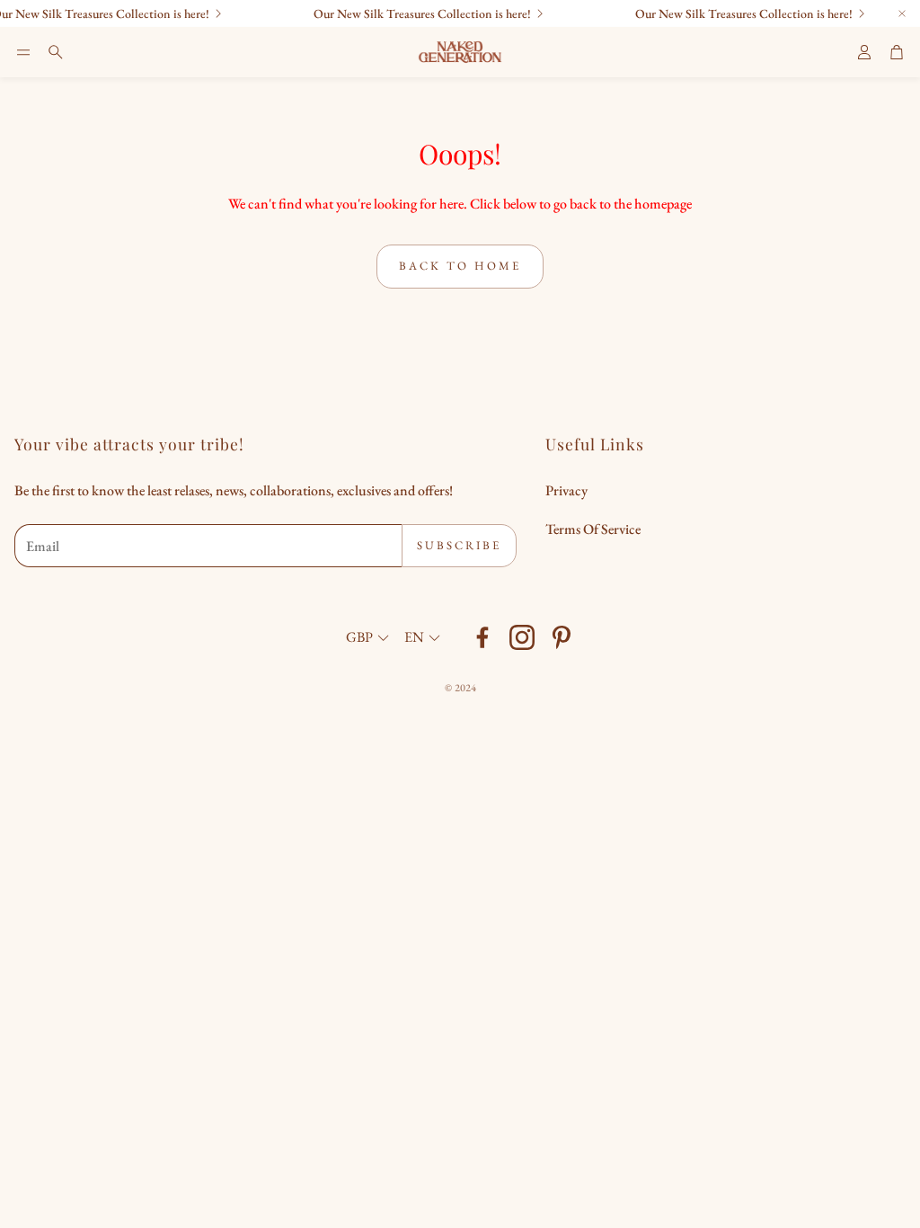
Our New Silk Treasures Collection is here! (732, 13)
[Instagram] (522, 637)
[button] (23, 52)
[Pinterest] (561, 637)
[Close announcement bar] (902, 13)
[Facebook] (482, 637)
